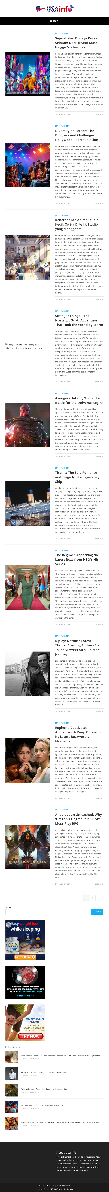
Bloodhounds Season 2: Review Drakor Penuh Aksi (42, 1105)
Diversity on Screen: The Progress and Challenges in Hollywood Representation (77, 135)
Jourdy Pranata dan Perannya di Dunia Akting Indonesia (44, 1072)
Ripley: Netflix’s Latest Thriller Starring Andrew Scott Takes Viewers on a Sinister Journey (79, 647)
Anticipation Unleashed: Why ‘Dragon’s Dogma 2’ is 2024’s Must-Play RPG (78, 819)
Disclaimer (50, 1185)
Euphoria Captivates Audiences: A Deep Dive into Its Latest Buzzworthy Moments (78, 734)
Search (8, 907)
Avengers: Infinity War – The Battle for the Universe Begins (79, 400)
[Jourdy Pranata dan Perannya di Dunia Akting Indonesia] (11, 1073)
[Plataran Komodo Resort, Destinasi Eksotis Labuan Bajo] (11, 1090)
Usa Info (70, 1189)
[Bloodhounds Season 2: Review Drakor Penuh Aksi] (11, 1107)
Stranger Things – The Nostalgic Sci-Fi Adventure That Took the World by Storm (79, 320)
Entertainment (62, 33)
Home (41, 1185)
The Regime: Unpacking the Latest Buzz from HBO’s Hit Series (77, 559)
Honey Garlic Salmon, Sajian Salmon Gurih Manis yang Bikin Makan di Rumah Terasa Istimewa (60, 1122)
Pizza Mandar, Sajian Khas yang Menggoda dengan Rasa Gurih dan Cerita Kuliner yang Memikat (60, 1055)
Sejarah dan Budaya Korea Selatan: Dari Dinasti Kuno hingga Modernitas (76, 42)
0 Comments (34, 1059)
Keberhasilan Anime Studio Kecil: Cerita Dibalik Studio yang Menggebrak (77, 224)
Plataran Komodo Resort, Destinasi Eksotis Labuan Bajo (44, 1089)
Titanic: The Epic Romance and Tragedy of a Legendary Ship (77, 477)
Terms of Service (63, 1185)
